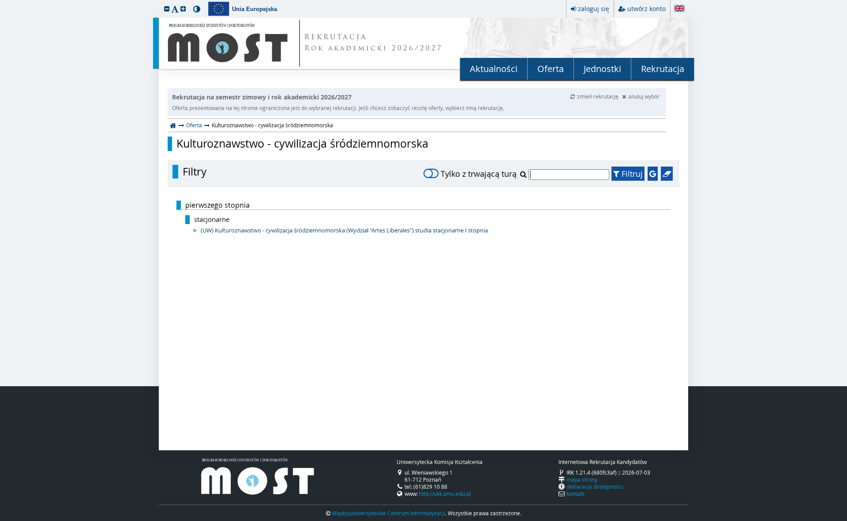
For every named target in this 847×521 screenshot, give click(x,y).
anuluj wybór (644, 96)
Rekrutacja (662, 69)
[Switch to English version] (679, 9)
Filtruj (631, 173)
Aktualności (493, 69)
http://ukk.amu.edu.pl (445, 493)
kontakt (575, 493)
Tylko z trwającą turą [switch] (479, 173)
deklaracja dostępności (594, 486)
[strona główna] (173, 125)
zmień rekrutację (598, 96)
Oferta (550, 69)
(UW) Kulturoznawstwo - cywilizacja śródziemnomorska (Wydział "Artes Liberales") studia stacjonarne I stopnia (344, 230)
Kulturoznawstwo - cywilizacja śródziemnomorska (302, 144)
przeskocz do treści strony (2, 2)
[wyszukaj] (524, 174)
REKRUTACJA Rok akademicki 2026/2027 (373, 43)
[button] (166, 8)
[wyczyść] (667, 174)
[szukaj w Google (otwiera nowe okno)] (653, 174)
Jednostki (602, 69)
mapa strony (581, 479)
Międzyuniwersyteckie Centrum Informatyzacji (388, 513)
